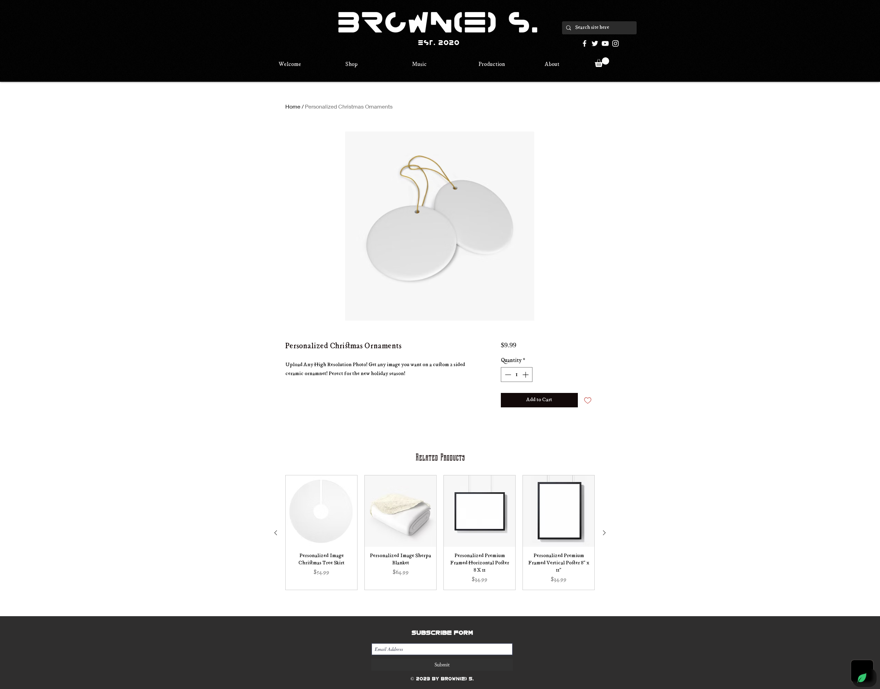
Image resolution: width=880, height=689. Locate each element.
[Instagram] (615, 43)
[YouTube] (605, 43)
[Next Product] (604, 533)
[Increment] (526, 375)
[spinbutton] (517, 375)
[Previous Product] (276, 533)
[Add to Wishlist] (588, 400)
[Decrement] (507, 375)
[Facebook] (584, 43)
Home (292, 106)
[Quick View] (321, 511)
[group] (440, 532)
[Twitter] (595, 43)
